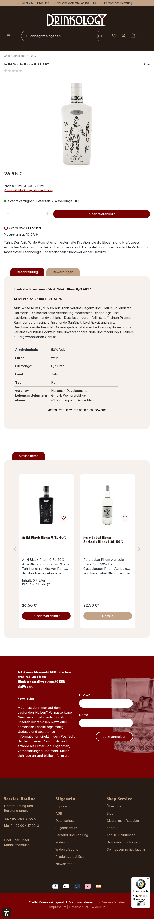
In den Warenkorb (102, 214)
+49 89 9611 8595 (20, 819)
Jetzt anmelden (114, 737)
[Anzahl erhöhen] (48, 214)
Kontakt (112, 828)
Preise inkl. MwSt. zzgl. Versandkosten (28, 190)
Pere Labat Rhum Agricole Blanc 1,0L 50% (103, 539)
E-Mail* (84, 695)
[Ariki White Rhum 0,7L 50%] (77, 123)
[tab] (27, 272)
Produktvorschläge (69, 857)
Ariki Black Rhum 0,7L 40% (44, 537)
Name (83, 715)
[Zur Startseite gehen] (77, 20)
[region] (77, 123)
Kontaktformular (16, 845)
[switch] (141, 903)
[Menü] (8, 34)
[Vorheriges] (15, 549)
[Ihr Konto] (123, 36)
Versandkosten (113, 902)
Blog (110, 813)
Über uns (114, 806)
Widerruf (62, 842)
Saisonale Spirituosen (123, 842)
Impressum (63, 806)
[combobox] (56, 36)
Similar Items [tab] (28, 456)
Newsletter (63, 864)
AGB (58, 813)
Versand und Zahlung (71, 835)
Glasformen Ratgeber (123, 821)
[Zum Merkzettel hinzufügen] (63, 518)
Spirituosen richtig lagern (126, 849)
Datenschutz (65, 821)
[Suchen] (97, 36)
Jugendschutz (66, 828)
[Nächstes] (139, 549)
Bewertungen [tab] (63, 272)
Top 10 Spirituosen (121, 835)
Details (107, 616)
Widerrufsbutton (67, 849)
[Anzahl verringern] (8, 214)
